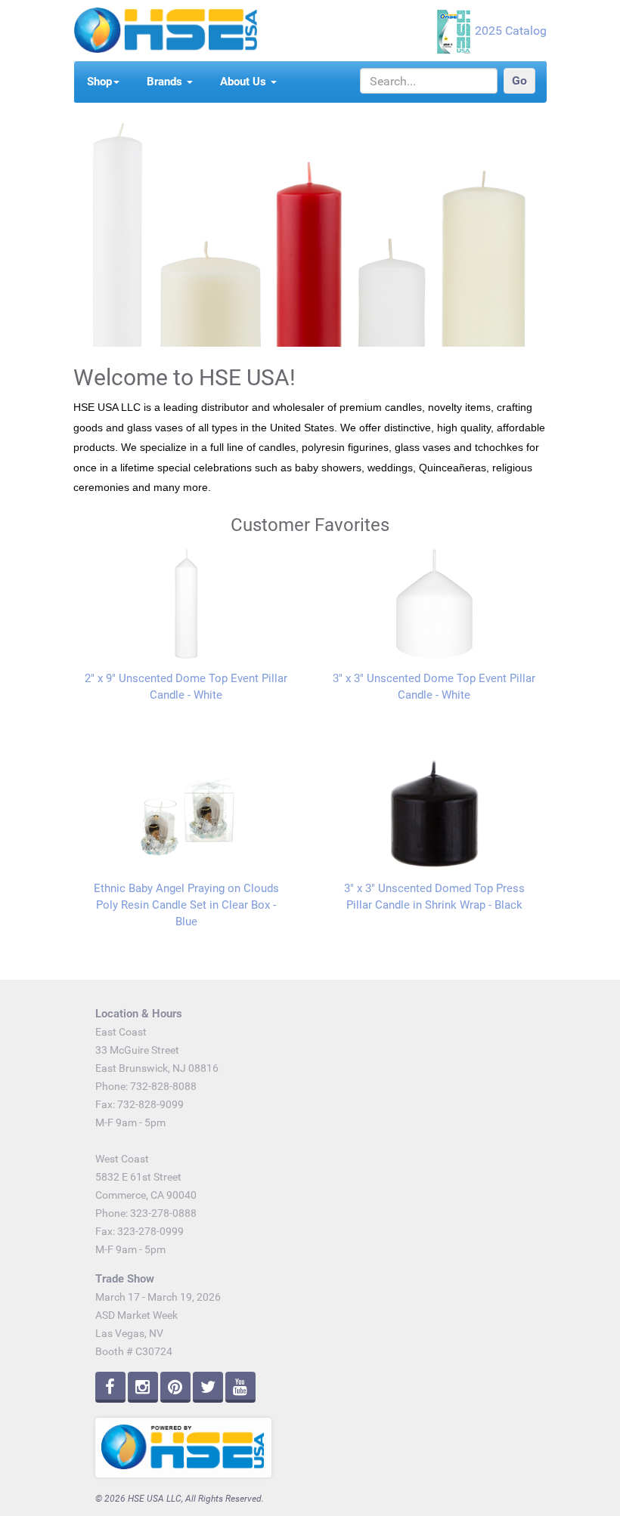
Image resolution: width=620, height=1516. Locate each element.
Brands (166, 81)
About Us (244, 81)
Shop (99, 81)
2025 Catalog (511, 30)
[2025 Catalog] (455, 30)
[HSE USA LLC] (165, 29)
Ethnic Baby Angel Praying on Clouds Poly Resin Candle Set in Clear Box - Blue (186, 905)
